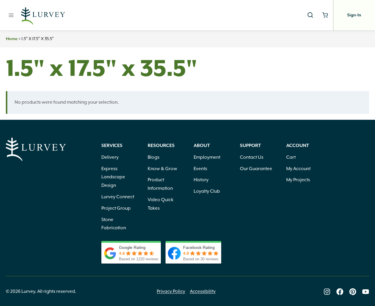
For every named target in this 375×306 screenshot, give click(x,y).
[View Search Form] (310, 15)
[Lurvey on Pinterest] (352, 291)
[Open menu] (11, 15)
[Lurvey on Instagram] (326, 291)
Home (12, 39)
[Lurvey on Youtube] (365, 291)
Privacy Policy (171, 291)
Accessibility (203, 291)
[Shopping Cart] (325, 15)
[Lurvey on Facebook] (339, 291)
